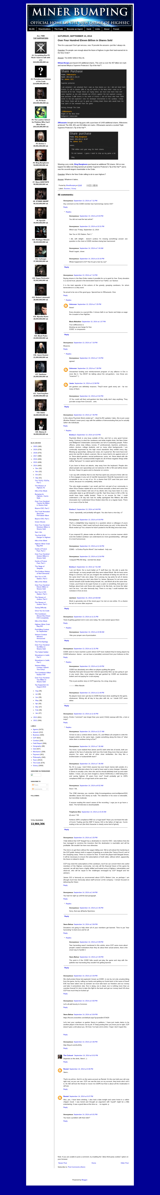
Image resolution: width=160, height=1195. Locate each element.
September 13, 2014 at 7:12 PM (85, 275)
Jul (36, 694)
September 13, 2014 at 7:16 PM (85, 343)
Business (67, 188)
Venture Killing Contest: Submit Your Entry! (41, 667)
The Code (58, 29)
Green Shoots (40, 522)
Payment (36, 754)
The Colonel (68, 1055)
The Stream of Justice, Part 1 (41, 603)
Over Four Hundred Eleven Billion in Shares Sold (42, 587)
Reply (65, 207)
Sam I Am (38, 532)
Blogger (84, 1180)
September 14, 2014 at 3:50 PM (85, 1001)
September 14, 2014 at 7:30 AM (91, 746)
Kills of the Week (41, 491)
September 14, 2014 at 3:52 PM (91, 396)
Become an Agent (75, 29)
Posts (36, 785)
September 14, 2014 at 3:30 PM (91, 957)
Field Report (37, 743)
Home (94, 1163)
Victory (73, 188)
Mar (37, 707)
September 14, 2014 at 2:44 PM (85, 892)
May (37, 700)
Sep (37, 478)
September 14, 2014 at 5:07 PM (81, 1096)
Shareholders (44, 29)
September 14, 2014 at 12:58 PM (87, 383)
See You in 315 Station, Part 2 (41, 577)
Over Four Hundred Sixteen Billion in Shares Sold (42, 556)
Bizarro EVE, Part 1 (42, 519)
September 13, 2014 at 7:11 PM (85, 201)
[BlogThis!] (90, 185)
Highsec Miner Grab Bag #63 (42, 545)
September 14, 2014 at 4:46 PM (85, 1042)
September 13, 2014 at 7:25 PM (89, 304)
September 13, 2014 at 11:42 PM (86, 714)
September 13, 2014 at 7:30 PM (89, 368)
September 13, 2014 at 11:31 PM (86, 649)
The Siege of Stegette (39, 567)
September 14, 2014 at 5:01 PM (86, 1055)
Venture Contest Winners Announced (41, 636)
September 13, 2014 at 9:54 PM (91, 520)
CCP (34, 738)
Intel (34, 749)
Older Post (125, 1163)
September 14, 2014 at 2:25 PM (85, 837)
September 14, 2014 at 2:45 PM (91, 908)
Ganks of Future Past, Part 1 (41, 562)
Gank (89, 29)
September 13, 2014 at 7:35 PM (85, 415)
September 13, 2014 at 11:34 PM (92, 546)
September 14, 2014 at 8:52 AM (91, 785)
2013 (35, 717)
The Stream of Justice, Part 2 (41, 598)
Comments (38, 789)
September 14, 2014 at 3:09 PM (91, 942)
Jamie (71, 383)
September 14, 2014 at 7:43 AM (91, 248)
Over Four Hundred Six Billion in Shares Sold (42, 647)
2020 (35, 446)
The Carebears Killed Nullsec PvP (43, 673)
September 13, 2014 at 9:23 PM (89, 435)
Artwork (36, 732)
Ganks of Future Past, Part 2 (41, 550)
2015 (35, 462)
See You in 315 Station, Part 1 (41, 593)
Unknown (73, 304)
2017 (35, 456)
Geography (37, 746)
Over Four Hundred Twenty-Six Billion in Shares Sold (42, 503)
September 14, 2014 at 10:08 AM (92, 632)
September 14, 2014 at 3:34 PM (85, 976)
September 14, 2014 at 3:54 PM (86, 1014)
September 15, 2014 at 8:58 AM (88, 598)
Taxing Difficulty (40, 607)
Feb (37, 710)
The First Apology (41, 642)
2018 (35, 453)
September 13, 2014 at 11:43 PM (92, 666)
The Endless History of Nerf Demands (42, 572)
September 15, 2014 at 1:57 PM (94, 321)
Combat (36, 740)
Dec (37, 468)
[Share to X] (92, 185)
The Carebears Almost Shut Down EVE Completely (42, 616)
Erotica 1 (72, 435)
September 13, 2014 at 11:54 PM (92, 556)
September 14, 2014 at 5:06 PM (81, 1069)
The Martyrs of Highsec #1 (40, 487)
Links (97, 29)
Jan (37, 713)
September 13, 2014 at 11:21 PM (86, 617)
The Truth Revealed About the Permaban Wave (42, 513)
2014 (35, 465)
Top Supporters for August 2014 (42, 686)
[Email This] (88, 185)
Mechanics (37, 752)
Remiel (66, 1069)
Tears (35, 760)
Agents (35, 729)
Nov (37, 471)
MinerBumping (71, 185)
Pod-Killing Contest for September (42, 630)
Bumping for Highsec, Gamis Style (41, 496)
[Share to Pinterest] (96, 185)
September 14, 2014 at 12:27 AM (92, 731)
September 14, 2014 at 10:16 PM (92, 259)
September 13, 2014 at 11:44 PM (92, 693)
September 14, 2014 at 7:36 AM (91, 764)
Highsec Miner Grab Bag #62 (42, 625)
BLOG (32, 29)
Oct (36, 475)
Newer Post (62, 1163)
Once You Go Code (42, 611)
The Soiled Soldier (41, 652)
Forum (116, 29)
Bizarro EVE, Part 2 (42, 508)
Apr (36, 703)
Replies (68, 212)
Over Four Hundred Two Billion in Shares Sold (42, 680)
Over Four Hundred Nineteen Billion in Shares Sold (42, 527)
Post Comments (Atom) (76, 1167)
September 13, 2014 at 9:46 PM (89, 509)
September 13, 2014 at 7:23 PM (91, 358)
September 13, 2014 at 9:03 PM (91, 216)
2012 (35, 720)
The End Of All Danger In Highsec (42, 536)
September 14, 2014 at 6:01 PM (85, 1114)
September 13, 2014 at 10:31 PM (92, 226)
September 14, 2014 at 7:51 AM (89, 567)
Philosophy (37, 757)
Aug (37, 691)
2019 (35, 449)
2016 (35, 459)
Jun (37, 697)
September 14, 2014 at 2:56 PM (86, 924)
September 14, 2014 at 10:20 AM (94, 812)
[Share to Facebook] (94, 185)
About (106, 29)
